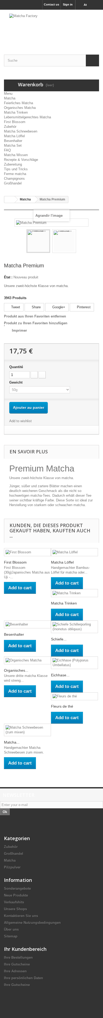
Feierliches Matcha (18, 103)
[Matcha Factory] (51, 27)
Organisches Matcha (20, 108)
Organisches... (16, 670)
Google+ (58, 307)
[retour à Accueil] (9, 199)
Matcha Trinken (16, 112)
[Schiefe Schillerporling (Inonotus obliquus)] (74, 627)
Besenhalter (13, 141)
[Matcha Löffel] (74, 552)
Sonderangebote (17, 888)
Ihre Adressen (15, 971)
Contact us (51, 4)
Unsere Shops (15, 909)
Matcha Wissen (16, 155)
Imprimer (19, 330)
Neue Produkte (16, 895)
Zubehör (10, 127)
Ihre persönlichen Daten (23, 978)
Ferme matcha (15, 174)
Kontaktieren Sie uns (21, 916)
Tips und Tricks (16, 169)
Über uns (11, 929)
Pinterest (83, 307)
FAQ (7, 150)
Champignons (14, 179)
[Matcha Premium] (38, 241)
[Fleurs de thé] (74, 696)
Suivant (80, 242)
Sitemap (10, 936)
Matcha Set (13, 145)
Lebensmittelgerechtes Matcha (27, 117)
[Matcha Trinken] (74, 593)
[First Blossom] (27, 552)
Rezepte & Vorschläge (21, 160)
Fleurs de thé (62, 706)
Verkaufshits (14, 902)
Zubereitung (13, 164)
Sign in (68, 4)
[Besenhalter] (27, 625)
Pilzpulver (12, 867)
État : (8, 277)
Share (36, 307)
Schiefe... (59, 639)
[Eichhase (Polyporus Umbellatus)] (74, 662)
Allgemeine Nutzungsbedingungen (32, 923)
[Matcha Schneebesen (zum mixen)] (27, 730)
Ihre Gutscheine (17, 964)
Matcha (9, 98)
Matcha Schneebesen (20, 131)
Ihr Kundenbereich (25, 949)
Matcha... (12, 742)
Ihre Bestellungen (18, 957)
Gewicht (16, 382)
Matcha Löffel (14, 136)
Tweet (15, 307)
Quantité (16, 367)
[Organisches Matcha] (27, 660)
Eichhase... (60, 675)
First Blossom (14, 122)
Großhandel (13, 183)
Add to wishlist (20, 421)
